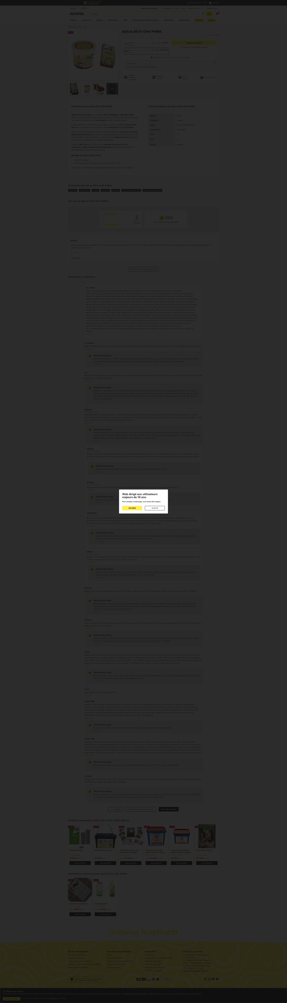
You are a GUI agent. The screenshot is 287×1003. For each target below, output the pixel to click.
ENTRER (132, 508)
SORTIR (155, 508)
